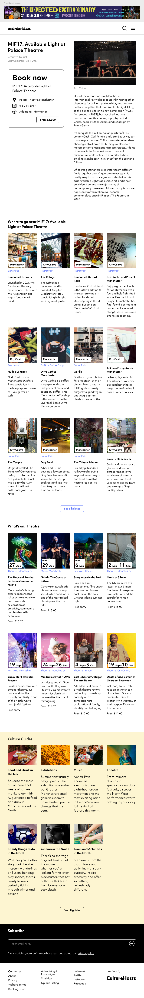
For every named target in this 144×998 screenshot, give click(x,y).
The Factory (118, 195)
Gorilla (78, 371)
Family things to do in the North (21, 851)
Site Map (46, 978)
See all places (72, 508)
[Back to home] (19, 28)
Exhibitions (49, 770)
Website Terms (17, 984)
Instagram (80, 979)
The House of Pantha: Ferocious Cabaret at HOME (21, 581)
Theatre (112, 770)
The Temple (15, 462)
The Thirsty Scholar (86, 462)
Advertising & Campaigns (49, 973)
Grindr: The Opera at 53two (53, 579)
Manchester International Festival (97, 97)
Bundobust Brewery (20, 277)
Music (78, 770)
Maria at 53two (116, 577)
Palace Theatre (28, 99)
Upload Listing (50, 982)
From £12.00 (48, 120)
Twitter (78, 975)
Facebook (80, 983)
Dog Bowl (47, 462)
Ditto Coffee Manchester (48, 373)
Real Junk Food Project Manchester (121, 278)
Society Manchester (119, 459)
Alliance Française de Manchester (120, 369)
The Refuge (48, 277)
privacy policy (85, 953)
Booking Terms (17, 989)
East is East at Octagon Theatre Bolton (88, 678)
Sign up (131, 944)
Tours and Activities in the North (88, 851)
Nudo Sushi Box (17, 371)
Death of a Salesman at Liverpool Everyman (121, 678)
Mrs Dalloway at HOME (55, 677)
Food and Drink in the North (20, 772)
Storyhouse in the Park (88, 577)
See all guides (72, 910)
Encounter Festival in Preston (21, 678)
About (12, 975)
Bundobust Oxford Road (85, 278)
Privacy (12, 980)
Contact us (14, 971)
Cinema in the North (55, 849)
